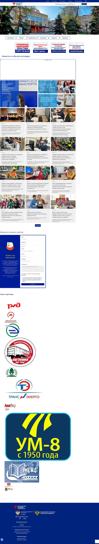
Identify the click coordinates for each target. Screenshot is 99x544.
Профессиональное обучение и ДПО (22, 531)
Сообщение (24, 264)
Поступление (10, 38)
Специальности (32, 38)
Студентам (54, 38)
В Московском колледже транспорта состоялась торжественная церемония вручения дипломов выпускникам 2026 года (47, 87)
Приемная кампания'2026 (21, 533)
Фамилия (23, 242)
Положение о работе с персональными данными (22, 526)
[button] (49, 20)
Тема (22, 248)
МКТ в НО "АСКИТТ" (21, 538)
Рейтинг (21, 38)
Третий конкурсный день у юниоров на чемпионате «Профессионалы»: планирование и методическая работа (37, 127)
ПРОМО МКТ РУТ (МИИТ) (22, 539)
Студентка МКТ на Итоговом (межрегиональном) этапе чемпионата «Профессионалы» (37, 214)
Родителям (65, 38)
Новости (22, 524)
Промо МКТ (22, 525)
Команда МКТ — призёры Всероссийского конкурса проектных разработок (8, 88)
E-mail (23, 254)
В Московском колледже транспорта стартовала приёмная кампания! (47, 99)
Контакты (84, 4)
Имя (22, 237)
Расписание (43, 38)
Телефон (23, 259)
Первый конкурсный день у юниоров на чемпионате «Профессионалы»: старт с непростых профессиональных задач (12, 185)
